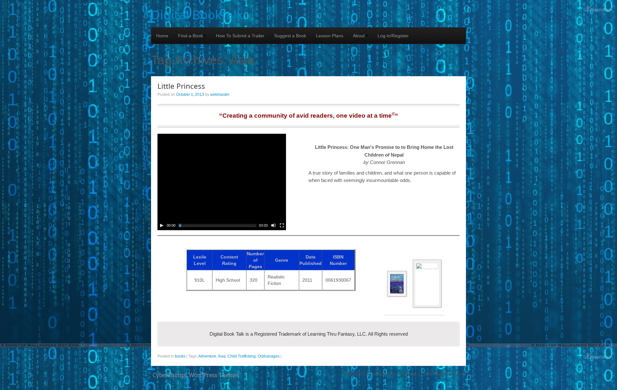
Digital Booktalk (197, 14)
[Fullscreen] (281, 225)
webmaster (219, 94)
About (359, 35)
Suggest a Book (290, 35)
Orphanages (269, 356)
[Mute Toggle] (273, 225)
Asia (222, 356)
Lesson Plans (329, 35)
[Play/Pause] (161, 225)
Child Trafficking (242, 356)
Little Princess (181, 86)
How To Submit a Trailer (240, 35)
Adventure (207, 356)
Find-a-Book (190, 35)
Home (162, 35)
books (180, 356)
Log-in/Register (393, 35)
